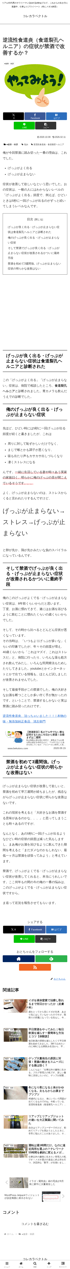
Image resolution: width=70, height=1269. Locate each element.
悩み (26, 144)
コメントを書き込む (35, 1224)
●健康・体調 (12, 144)
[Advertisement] (35, 313)
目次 (30, 219)
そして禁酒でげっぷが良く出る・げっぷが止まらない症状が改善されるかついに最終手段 (33, 252)
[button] (45, 125)
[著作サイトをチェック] (19, 958)
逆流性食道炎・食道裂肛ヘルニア (48, 144)
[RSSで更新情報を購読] (35, 967)
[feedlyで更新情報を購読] (51, 958)
